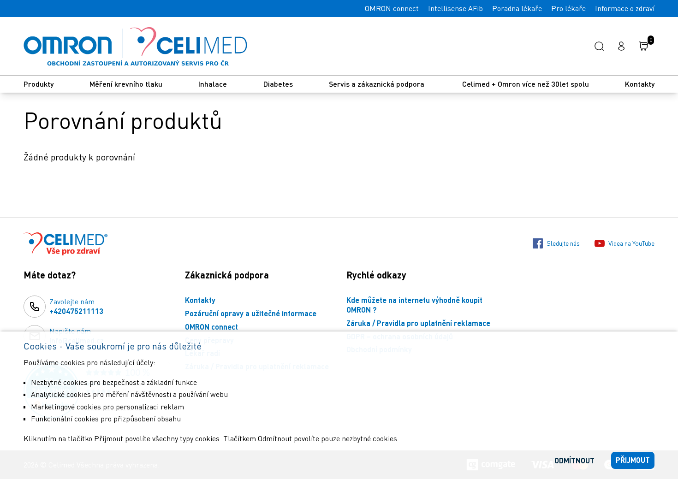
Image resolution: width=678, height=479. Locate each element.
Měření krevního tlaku (125, 83)
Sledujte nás (563, 243)
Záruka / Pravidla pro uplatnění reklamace (418, 323)
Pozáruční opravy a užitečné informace (250, 313)
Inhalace (212, 83)
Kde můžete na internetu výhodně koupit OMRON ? (414, 305)
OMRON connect (392, 8)
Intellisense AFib (455, 8)
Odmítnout (574, 460)
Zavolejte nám (76, 306)
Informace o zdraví (624, 8)
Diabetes (278, 83)
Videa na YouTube (631, 243)
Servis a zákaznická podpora (377, 83)
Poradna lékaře (517, 8)
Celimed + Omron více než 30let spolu (525, 83)
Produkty (39, 83)
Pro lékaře (568, 8)
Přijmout (633, 459)
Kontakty (639, 83)
